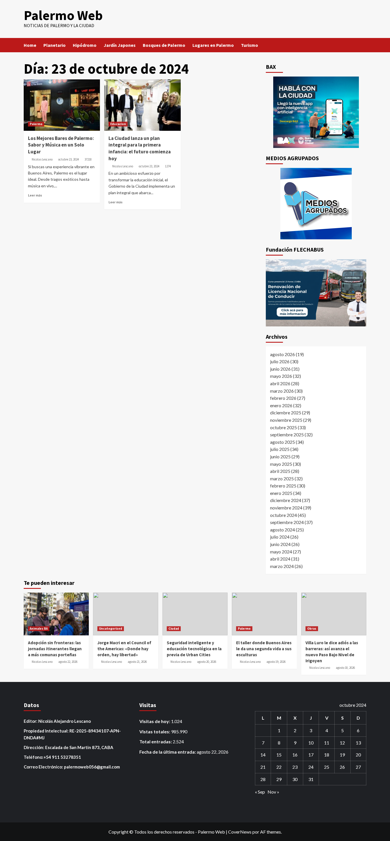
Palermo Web (63, 15)
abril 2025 (280, 471)
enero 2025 (281, 493)
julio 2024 (280, 536)
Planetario (54, 45)
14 (263, 754)
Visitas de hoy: (155, 721)
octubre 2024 (283, 515)
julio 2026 (280, 361)
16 (294, 754)
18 (326, 754)
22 (279, 767)
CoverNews (240, 831)
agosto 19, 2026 (276, 662)
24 (310, 767)
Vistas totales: (155, 731)
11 (326, 742)
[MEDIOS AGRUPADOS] (316, 203)
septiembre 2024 (287, 522)
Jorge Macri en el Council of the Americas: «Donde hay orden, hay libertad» (124, 648)
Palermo (36, 124)
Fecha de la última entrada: (168, 751)
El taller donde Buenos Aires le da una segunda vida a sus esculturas (264, 648)
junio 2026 (280, 369)
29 (279, 779)
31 (310, 779)
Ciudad (173, 629)
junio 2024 (280, 544)
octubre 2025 (283, 427)
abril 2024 (280, 558)
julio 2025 (280, 449)
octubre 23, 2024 (68, 159)
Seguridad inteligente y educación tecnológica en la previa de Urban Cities (194, 648)
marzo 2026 (282, 391)
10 (310, 742)
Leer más (35, 195)
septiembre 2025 (287, 434)
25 (326, 767)
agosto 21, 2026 (137, 662)
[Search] (362, 45)
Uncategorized (110, 629)
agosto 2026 (282, 354)
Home (30, 45)
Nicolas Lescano (42, 159)
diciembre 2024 (285, 500)
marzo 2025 (282, 478)
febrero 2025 (283, 485)
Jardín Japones (120, 45)
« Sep (260, 791)
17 (310, 754)
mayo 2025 (281, 464)
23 (294, 767)
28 (263, 779)
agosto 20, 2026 (206, 662)
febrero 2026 (283, 398)
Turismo (249, 45)
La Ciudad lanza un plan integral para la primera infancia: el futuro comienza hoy (139, 148)
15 (279, 754)
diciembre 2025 (285, 412)
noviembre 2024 (286, 507)
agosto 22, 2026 (67, 662)
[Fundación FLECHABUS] (316, 292)
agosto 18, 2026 (345, 668)
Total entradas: (156, 741)
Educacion (118, 124)
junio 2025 (280, 456)
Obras (311, 629)
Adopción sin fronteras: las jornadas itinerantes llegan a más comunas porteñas (55, 648)
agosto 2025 (282, 442)
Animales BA (39, 629)
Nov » (273, 791)
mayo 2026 (281, 376)
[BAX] (316, 112)
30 (294, 779)
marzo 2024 (282, 566)
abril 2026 (280, 383)
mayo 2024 (281, 551)
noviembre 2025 (286, 420)
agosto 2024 (282, 529)
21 (263, 767)
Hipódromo (85, 45)
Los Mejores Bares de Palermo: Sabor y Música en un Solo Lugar (61, 145)
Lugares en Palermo (213, 45)
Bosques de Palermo (164, 45)
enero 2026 (281, 405)
